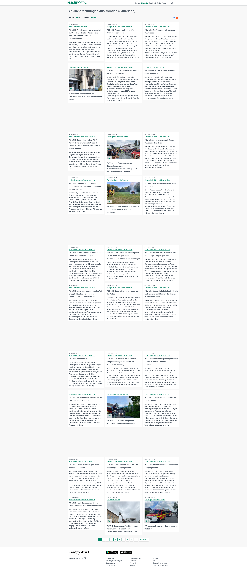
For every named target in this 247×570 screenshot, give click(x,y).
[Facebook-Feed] (174, 18)
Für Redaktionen (135, 558)
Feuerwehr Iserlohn (113, 500)
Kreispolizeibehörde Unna (78, 27)
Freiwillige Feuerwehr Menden (79, 67)
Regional (152, 3)
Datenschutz (110, 563)
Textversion (133, 563)
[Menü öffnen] (177, 3)
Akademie (133, 561)
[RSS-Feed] (177, 18)
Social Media (110, 565)
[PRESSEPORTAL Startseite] (77, 3)
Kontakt (155, 558)
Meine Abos (161, 3)
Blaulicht (144, 3)
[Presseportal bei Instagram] (84, 558)
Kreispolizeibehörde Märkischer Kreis (119, 27)
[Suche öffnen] (172, 3)
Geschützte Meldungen (161, 565)
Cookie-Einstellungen (160, 563)
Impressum (110, 558)
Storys (137, 3)
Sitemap (132, 565)
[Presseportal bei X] (81, 558)
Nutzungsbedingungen (114, 561)
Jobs (154, 561)
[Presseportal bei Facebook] (79, 558)
